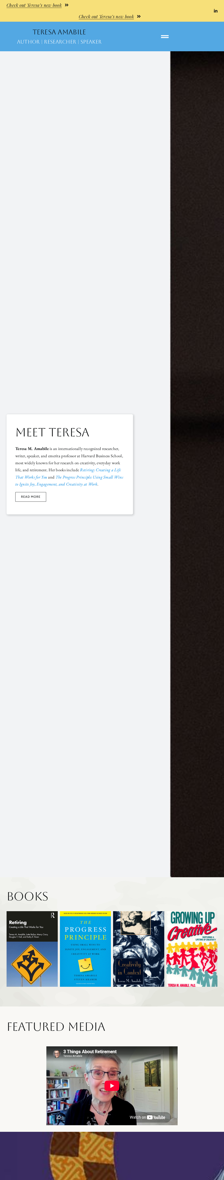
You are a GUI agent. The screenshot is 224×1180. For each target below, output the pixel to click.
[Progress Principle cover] (85, 913)
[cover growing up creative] (192, 913)
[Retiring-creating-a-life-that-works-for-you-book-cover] (32, 913)
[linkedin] (215, 10)
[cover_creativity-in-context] (138, 913)
